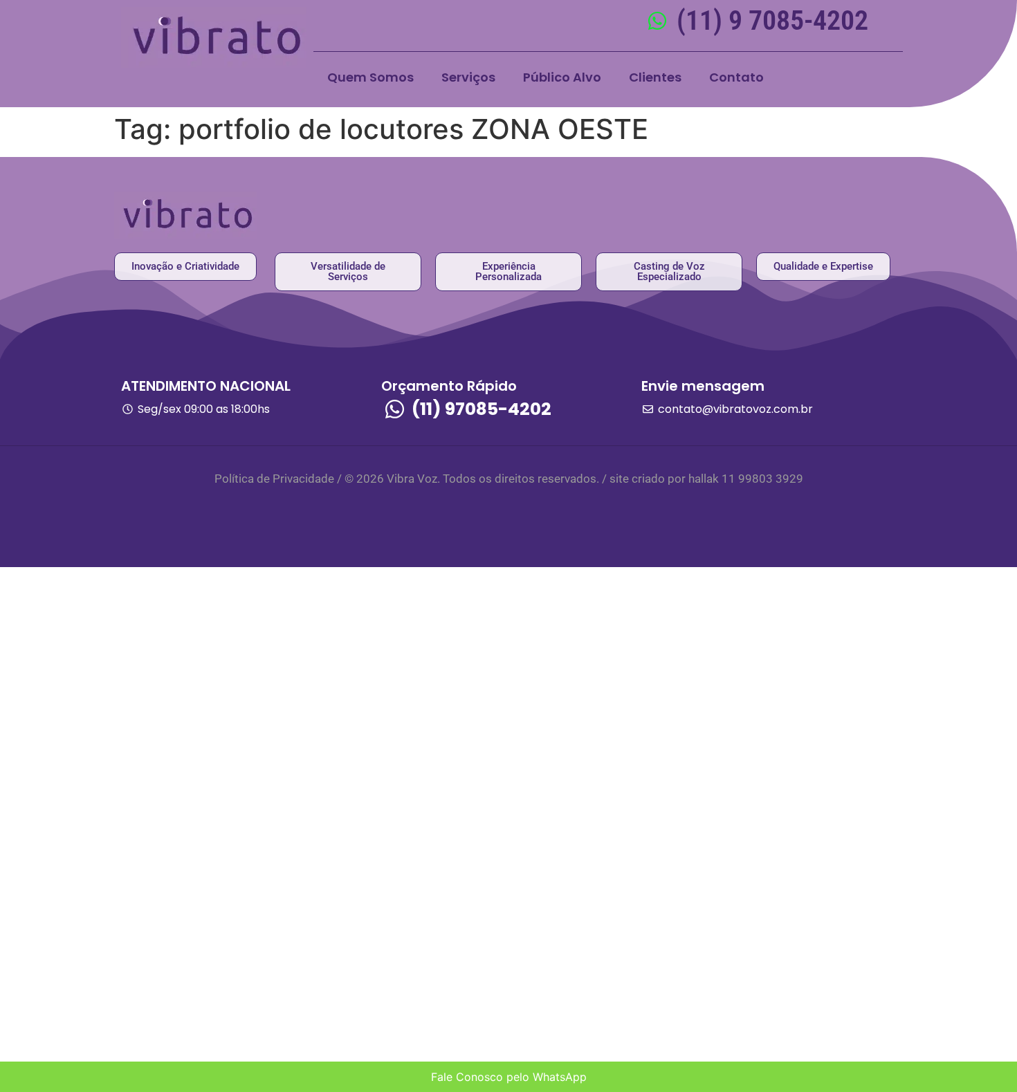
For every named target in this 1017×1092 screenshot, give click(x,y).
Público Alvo (562, 77)
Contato (736, 77)
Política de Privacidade (274, 478)
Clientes (655, 77)
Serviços (468, 77)
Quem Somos (370, 77)
